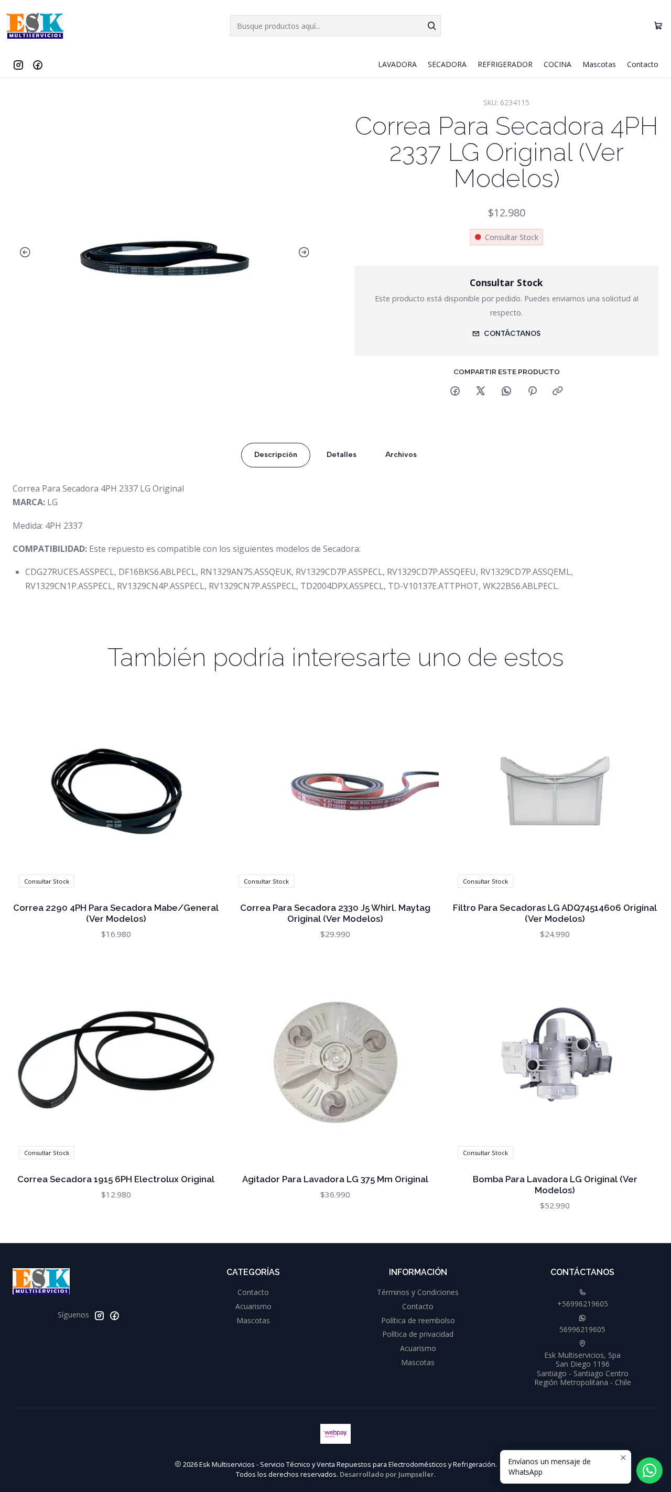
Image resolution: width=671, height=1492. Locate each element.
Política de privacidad (417, 1334)
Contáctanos (512, 333)
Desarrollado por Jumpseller (387, 1474)
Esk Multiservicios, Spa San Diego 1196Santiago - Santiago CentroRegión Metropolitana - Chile (582, 1369)
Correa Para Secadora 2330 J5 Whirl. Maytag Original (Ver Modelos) (335, 913)
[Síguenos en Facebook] (38, 64)
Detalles (341, 454)
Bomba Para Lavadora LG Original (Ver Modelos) (555, 1184)
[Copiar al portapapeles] (558, 391)
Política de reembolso (418, 1320)
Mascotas (253, 1320)
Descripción (275, 454)
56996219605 (582, 1329)
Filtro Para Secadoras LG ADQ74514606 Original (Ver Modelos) (555, 913)
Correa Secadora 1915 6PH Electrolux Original (115, 1179)
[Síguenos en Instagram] (18, 64)
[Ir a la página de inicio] (34, 26)
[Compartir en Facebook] (455, 391)
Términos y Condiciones (418, 1292)
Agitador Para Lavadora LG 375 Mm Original (335, 1179)
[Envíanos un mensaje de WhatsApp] (649, 1470)
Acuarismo (253, 1306)
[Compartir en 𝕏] (481, 391)
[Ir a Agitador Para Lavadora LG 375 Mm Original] (335, 1062)
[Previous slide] (23, 252)
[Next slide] (306, 252)
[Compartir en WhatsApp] (506, 391)
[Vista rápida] (200, 790)
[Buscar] (432, 25)
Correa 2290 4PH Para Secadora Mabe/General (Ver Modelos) (116, 913)
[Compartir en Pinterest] (532, 391)
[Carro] (658, 26)
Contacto (253, 1292)
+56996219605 (582, 1304)
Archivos (401, 454)
